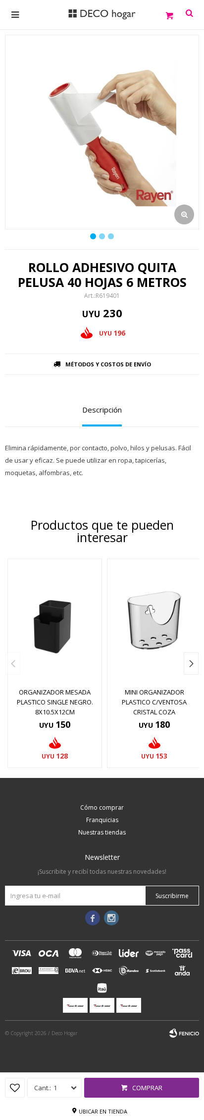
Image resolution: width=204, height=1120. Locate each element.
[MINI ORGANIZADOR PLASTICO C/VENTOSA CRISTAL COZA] (154, 620)
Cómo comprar (102, 807)
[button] (191, 663)
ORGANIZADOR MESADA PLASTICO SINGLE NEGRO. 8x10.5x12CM (55, 702)
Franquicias (102, 820)
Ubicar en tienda (103, 1111)
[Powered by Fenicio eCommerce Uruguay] (184, 1033)
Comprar (147, 1087)
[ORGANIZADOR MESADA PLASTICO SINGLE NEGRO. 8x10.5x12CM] (54, 620)
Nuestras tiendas (102, 832)
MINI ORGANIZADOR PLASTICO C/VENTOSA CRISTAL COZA (154, 702)
